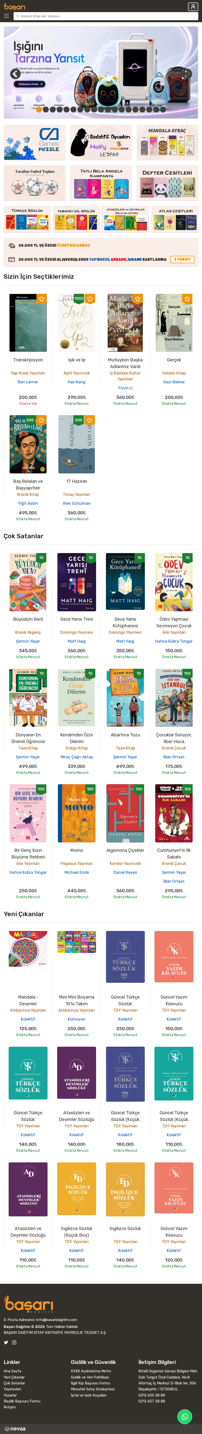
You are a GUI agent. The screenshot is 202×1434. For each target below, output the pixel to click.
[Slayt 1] (39, 109)
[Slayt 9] (94, 109)
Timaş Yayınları (76, 494)
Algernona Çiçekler (125, 850)
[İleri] (187, 74)
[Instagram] (14, 1342)
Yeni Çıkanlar (14, 1377)
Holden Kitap (174, 373)
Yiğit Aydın (28, 503)
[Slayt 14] (129, 109)
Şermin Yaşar (28, 641)
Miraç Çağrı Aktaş (77, 757)
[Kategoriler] (7, 16)
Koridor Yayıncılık (125, 863)
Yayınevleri (12, 1389)
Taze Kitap (28, 748)
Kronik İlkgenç (28, 632)
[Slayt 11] (108, 109)
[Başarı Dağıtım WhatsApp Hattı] (184, 1416)
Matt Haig (77, 641)
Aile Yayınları (174, 632)
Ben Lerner (28, 382)
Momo (76, 850)
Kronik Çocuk (174, 748)
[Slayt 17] (149, 109)
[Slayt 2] (46, 109)
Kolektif (28, 1019)
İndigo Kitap (77, 748)
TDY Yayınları (125, 1010)
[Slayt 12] (115, 109)
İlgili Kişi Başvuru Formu (90, 1383)
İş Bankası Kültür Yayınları (125, 376)
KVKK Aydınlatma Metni (91, 1371)
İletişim (10, 1407)
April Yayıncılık (77, 373)
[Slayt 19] (163, 109)
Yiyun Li (125, 388)
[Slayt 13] (122, 109)
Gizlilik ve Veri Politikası (90, 1377)
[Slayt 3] (53, 109)
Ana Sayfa (12, 1371)
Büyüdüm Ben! (28, 619)
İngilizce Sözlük (125, 1228)
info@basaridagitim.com (56, 1320)
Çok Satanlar (14, 1383)
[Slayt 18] (156, 109)
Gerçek (174, 360)
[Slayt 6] (73, 109)
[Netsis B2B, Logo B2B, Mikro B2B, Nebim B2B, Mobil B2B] (101, 1429)
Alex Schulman (77, 503)
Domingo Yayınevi (76, 632)
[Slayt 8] (87, 109)
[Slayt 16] (142, 109)
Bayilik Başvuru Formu (22, 1401)
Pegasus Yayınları (77, 863)
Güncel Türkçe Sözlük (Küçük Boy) (125, 1119)
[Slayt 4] (60, 109)
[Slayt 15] (135, 109)
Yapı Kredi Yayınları (28, 373)
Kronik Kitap (28, 494)
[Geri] (10, 74)
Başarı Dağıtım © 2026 (24, 1326)
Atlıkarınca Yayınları (28, 1010)
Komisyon (76, 1019)
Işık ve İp (76, 360)
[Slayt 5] (66, 109)
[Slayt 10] (101, 109)
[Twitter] (6, 1342)
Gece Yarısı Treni (76, 619)
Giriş (193, 6)
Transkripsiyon (28, 360)
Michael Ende (77, 872)
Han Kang (76, 382)
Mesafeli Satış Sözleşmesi (93, 1389)
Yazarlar (10, 1395)
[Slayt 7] (80, 109)
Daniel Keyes (125, 872)
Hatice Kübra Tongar (174, 641)
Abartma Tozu (125, 735)
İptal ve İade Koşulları (88, 1395)
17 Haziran (76, 481)
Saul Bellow (174, 382)
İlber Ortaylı (174, 757)
